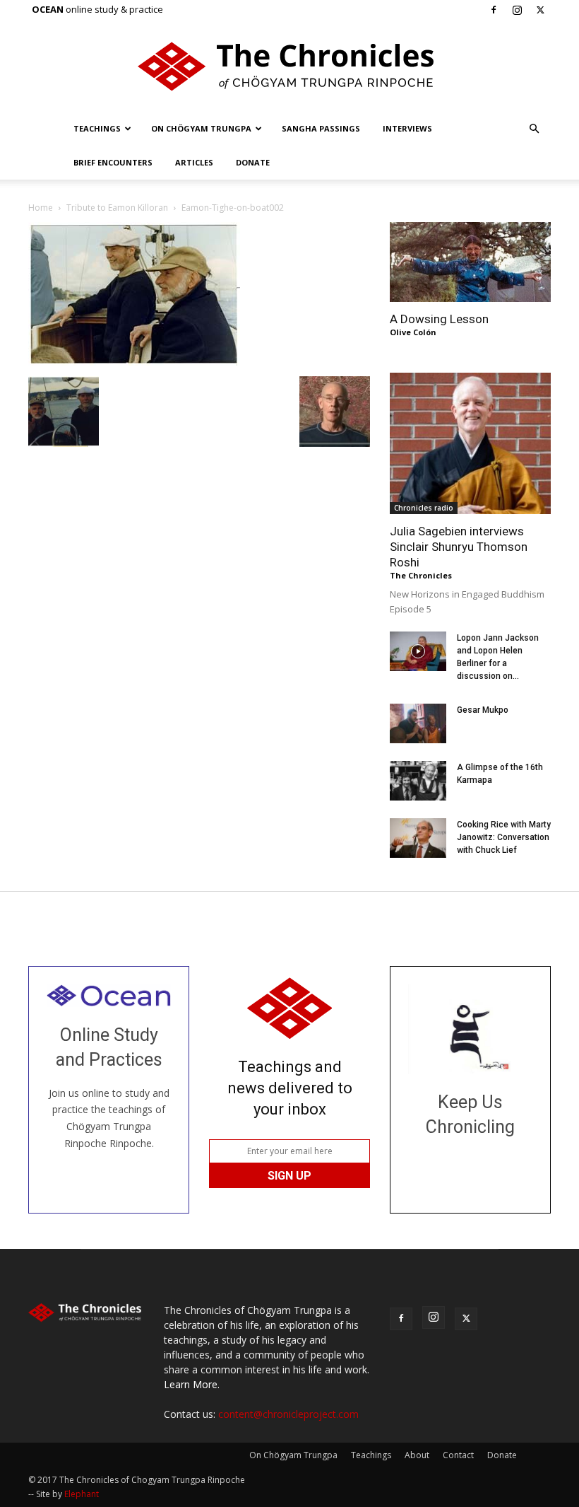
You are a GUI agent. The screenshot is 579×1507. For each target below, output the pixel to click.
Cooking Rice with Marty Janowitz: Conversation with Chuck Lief (504, 837)
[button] (534, 129)
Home (40, 208)
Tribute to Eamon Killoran (117, 208)
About (417, 1455)
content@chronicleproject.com (288, 1414)
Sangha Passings (321, 128)
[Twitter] (540, 10)
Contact (458, 1455)
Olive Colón (413, 332)
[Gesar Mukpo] (418, 723)
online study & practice (97, 9)
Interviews (407, 128)
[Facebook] (493, 10)
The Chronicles (421, 575)
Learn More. (192, 1384)
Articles (194, 162)
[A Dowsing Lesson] (470, 262)
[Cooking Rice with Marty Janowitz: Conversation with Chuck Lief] (418, 838)
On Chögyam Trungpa (201, 128)
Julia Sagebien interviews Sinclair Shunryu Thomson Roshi (458, 546)
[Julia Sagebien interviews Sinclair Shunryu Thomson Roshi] (470, 443)
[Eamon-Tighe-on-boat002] (134, 362)
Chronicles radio (423, 508)
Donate (253, 162)
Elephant (81, 1494)
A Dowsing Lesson (439, 319)
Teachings (97, 128)
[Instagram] (516, 10)
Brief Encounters (113, 162)
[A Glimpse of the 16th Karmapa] (418, 781)
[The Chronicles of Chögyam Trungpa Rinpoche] (289, 66)
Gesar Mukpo (482, 710)
